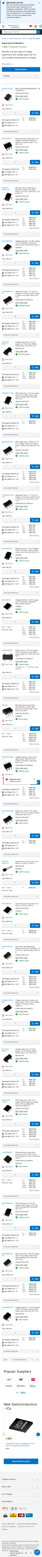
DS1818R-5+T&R (7, 393)
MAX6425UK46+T (7, 812)
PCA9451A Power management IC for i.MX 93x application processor (20, 1445)
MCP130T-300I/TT (5, 343)
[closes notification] (39, 3)
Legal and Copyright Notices (27, 1524)
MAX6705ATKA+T (7, 947)
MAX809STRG (7, 548)
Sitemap (5, 1529)
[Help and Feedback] (37, 1552)
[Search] (38, 32)
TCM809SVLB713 (7, 1308)
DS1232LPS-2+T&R (6, 1101)
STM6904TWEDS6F (7, 1001)
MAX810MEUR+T (7, 1204)
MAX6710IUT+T (7, 139)
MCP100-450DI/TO (5, 862)
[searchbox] (19, 32)
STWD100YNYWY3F (8, 496)
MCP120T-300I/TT (5, 1050)
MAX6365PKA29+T (7, 1255)
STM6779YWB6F (7, 758)
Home (4, 38)
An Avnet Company (9, 1541)
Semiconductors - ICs (17, 38)
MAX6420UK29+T (7, 443)
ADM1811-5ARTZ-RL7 (6, 189)
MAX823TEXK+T (7, 89)
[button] (3, 26)
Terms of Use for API (25, 1526)
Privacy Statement (8, 1524)
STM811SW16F (7, 650)
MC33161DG (6, 600)
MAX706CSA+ (7, 904)
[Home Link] (18, 26)
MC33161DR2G (7, 241)
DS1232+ (5, 705)
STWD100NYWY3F (8, 292)
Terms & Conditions (9, 1526)
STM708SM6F (7, 1152)
